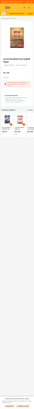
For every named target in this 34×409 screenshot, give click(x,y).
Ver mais (30, 110)
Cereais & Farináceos (16, 14)
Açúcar (6, 18)
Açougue (31, 14)
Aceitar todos (9, 406)
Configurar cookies (22, 406)
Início (2, 18)
